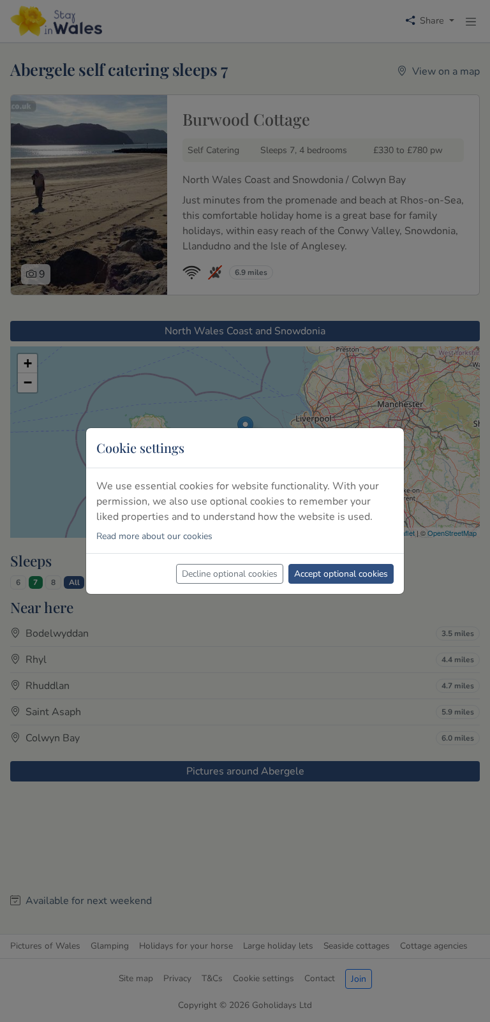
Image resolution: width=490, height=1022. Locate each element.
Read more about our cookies (154, 536)
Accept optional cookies (341, 574)
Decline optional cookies (230, 574)
